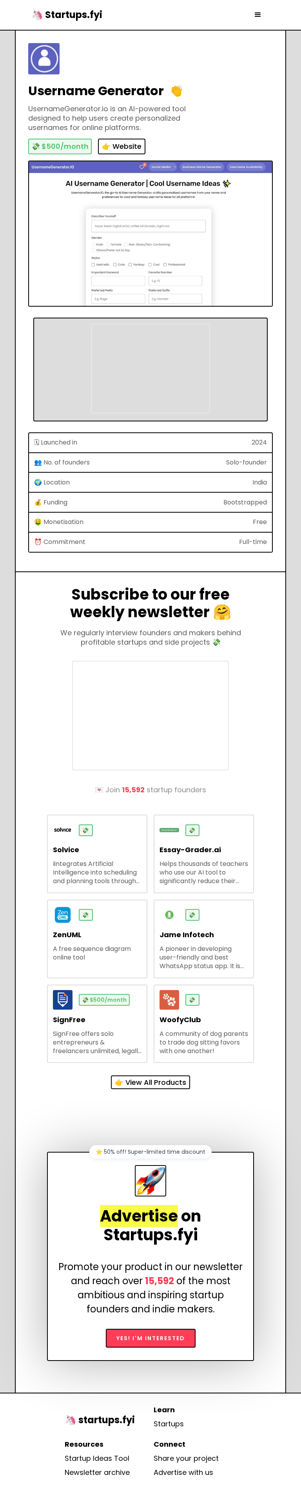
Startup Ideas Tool (97, 1458)
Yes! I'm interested (150, 1338)
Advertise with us (183, 1472)
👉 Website (121, 146)
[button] (258, 15)
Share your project (186, 1458)
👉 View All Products (150, 1082)
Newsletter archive (97, 1472)
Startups (169, 1424)
